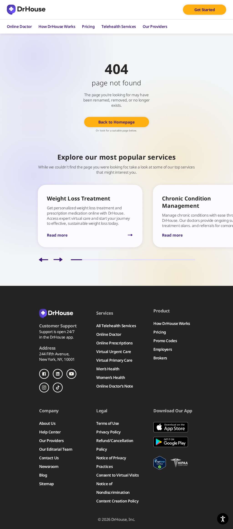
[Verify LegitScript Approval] (159, 463)
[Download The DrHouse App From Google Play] (173, 442)
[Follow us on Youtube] (71, 374)
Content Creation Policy (117, 501)
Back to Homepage (116, 122)
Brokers (160, 358)
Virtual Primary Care (114, 360)
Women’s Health (110, 377)
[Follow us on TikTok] (58, 388)
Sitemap (46, 483)
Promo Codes (165, 340)
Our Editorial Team (55, 449)
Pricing (88, 26)
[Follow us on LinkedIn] (58, 374)
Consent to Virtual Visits (117, 475)
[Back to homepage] (62, 313)
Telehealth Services (118, 26)
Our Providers (155, 26)
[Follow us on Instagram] (44, 388)
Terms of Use (107, 423)
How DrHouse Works (56, 26)
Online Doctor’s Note (114, 386)
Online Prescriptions (114, 343)
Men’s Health (107, 368)
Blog (43, 475)
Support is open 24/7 (56, 331)
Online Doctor (19, 26)
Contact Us (49, 457)
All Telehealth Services (116, 325)
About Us (47, 423)
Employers (162, 349)
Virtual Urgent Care (113, 351)
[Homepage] (26, 10)
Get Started (204, 9)
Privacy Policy (108, 432)
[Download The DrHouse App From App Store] (173, 427)
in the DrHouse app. (56, 337)
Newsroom (48, 466)
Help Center (50, 432)
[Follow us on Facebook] (44, 374)
